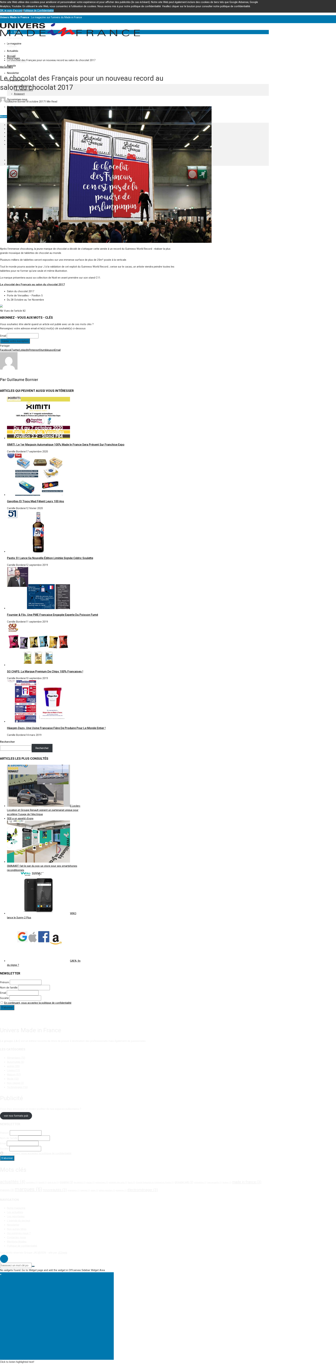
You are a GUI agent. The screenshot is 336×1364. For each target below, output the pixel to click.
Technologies (17, 1087)
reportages (74, 1190)
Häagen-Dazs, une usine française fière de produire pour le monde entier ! (56, 728)
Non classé (15, 1083)
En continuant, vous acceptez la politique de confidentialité (37, 1002)
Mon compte (14, 38)
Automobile (15, 1062)
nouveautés (55, 1190)
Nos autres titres (16, 1229)
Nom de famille (9, 987)
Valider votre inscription (15, 341)
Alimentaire (6, 67)
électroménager (142, 1190)
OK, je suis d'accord (11, 10)
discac (90, 1182)
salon (94, 1190)
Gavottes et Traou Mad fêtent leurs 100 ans (35, 501)
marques (28, 1189)
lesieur (227, 1182)
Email (3, 335)
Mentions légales (16, 1241)
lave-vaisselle (214, 1182)
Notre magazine (16, 1208)
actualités (12, 1181)
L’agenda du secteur (18, 1220)
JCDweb (62, 1252)
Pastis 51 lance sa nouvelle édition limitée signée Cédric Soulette (50, 558)
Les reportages (15, 1216)
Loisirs (13, 1070)
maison (7, 1190)
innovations (200, 1182)
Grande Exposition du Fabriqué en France (155, 1182)
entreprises (102, 1182)
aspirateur (32, 1182)
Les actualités (15, 1212)
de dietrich (80, 1182)
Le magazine (14, 43)
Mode (13, 1078)
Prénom (4, 982)
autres (13, 1066)
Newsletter (13, 73)
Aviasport (19, 93)
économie (121, 1190)
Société (4, 998)
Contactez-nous (16, 1237)
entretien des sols (118, 1182)
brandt (42, 1182)
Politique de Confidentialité (38, 10)
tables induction (107, 1190)
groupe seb (183, 1182)
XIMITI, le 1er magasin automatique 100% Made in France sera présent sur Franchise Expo (65, 444)
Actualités (12, 51)
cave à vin (53, 1182)
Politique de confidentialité (22, 1245)
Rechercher (7, 741)
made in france (246, 1182)
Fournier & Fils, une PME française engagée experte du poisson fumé (52, 614)
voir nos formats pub (16, 1115)
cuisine (66, 1182)
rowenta (85, 1190)
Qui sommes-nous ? (19, 1233)
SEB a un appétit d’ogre (20, 818)
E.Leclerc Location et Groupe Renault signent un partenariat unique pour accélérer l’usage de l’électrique (43, 810)
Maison (14, 1074)
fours (131, 1182)
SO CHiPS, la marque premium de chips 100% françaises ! (45, 671)
